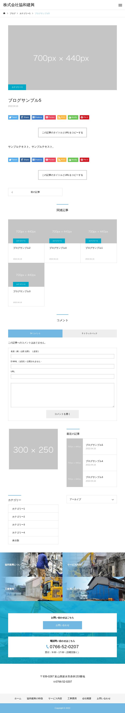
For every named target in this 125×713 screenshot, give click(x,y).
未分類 (15, 540)
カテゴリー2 (18, 516)
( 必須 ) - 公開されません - (26, 361)
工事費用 (72, 698)
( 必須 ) (25, 351)
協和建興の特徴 (35, 698)
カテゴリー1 (17, 87)
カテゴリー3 (18, 524)
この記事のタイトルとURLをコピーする (62, 132)
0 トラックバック (89, 333)
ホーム (17, 698)
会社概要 (86, 698)
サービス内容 (55, 698)
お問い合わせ (62, 625)
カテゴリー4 (18, 532)
